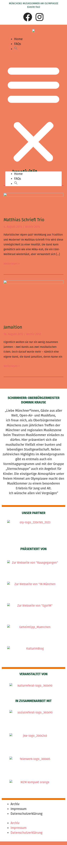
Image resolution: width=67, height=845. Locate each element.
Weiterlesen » (12, 263)
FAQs (17, 44)
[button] (16, 49)
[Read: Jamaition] (33, 300)
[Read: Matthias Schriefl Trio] (33, 202)
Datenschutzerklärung (26, 814)
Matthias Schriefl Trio (24, 219)
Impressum (18, 809)
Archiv (15, 804)
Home (18, 39)
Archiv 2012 (33, 334)
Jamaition (13, 327)
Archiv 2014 (32, 226)
